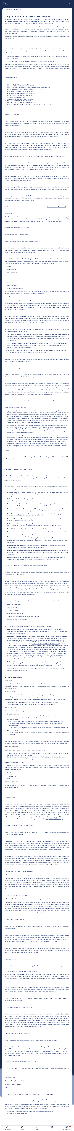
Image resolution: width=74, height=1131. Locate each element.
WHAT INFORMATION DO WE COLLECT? (18, 84)
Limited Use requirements (20, 459)
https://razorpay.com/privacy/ (16, 309)
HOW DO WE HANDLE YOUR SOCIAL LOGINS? (20, 91)
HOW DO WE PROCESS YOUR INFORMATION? (20, 86)
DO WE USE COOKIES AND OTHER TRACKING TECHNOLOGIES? (25, 90)
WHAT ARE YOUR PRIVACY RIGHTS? (17, 97)
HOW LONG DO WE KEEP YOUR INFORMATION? (21, 93)
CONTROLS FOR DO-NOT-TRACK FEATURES (20, 99)
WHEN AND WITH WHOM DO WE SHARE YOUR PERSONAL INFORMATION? (28, 88)
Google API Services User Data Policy (57, 457)
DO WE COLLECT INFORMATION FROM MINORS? (21, 95)
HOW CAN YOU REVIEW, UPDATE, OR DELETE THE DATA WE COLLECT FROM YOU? (30, 105)
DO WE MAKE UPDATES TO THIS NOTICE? (19, 101)
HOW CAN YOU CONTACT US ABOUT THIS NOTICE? (22, 103)
